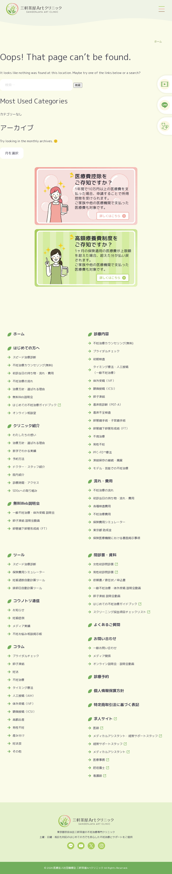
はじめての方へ (26, 348)
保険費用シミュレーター (109, 522)
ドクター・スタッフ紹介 (29, 467)
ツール (19, 555)
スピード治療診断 (24, 357)
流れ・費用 (103, 481)
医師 (96, 728)
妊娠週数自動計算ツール (29, 580)
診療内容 (101, 334)
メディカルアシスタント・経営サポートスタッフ (125, 736)
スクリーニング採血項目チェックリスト (119, 612)
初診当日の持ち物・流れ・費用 (33, 373)
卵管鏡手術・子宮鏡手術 (109, 420)
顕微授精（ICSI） (104, 389)
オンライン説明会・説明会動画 (113, 664)
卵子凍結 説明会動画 (26, 521)
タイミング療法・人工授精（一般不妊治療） (110, 370)
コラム (19, 646)
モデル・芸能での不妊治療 (110, 468)
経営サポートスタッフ (107, 744)
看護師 (97, 776)
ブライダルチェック (106, 351)
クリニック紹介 (26, 425)
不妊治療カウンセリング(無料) (33, 365)
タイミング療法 (23, 688)
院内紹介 (18, 475)
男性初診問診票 (103, 572)
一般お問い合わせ (105, 648)
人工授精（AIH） (24, 696)
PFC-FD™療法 (102, 452)
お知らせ (18, 610)
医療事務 (99, 760)
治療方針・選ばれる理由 (29, 389)
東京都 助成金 (102, 530)
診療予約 (101, 676)
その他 (17, 751)
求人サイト (103, 718)
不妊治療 (18, 680)
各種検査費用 (102, 506)
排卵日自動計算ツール (27, 588)
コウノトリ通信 (26, 600)
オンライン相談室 (24, 413)
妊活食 (17, 743)
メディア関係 (102, 656)
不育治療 (99, 436)
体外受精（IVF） (104, 381)
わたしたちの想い (24, 435)
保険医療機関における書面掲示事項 (116, 538)
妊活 (15, 672)
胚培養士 (99, 768)
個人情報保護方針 (109, 690)
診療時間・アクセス (26, 483)
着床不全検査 (102, 412)
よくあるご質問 (107, 624)
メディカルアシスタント (109, 752)
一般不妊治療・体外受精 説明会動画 (117, 588)
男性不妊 (99, 444)
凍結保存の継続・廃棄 (107, 460)
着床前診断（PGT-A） (107, 405)
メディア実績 (21, 626)
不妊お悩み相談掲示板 (27, 634)
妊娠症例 (18, 618)
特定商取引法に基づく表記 (116, 704)
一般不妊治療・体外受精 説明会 (34, 513)
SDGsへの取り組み (25, 491)
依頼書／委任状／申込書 (109, 580)
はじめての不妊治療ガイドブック (35, 405)
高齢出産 (18, 720)
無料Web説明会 (23, 397)
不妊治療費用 (102, 514)
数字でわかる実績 (24, 451)
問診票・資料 (105, 555)
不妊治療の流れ (23, 381)
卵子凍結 (99, 397)
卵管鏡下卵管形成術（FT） (30, 529)
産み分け (18, 735)
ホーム (158, 41)
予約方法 (18, 459)
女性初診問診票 (103, 564)
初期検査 (99, 359)
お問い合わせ (105, 638)
